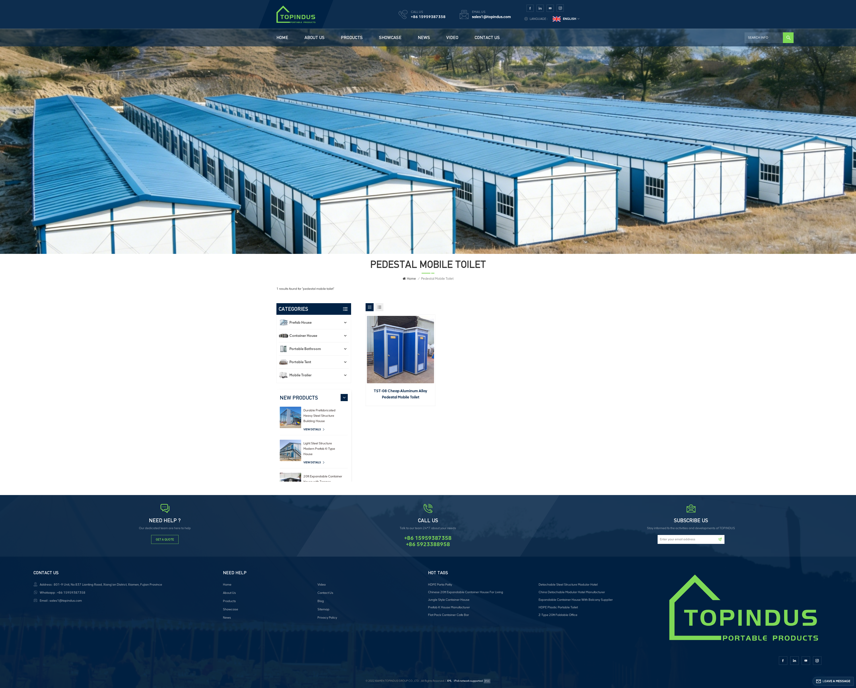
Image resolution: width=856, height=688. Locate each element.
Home (282, 37)
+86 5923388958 (428, 544)
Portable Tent (300, 362)
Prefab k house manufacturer (449, 607)
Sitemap (323, 609)
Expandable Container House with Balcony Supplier (576, 600)
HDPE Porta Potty (440, 584)
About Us (315, 37)
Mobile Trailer (300, 375)
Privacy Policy (327, 618)
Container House (303, 336)
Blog (320, 601)
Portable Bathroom (305, 349)
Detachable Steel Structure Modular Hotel (568, 584)
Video (452, 37)
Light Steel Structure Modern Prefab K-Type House (319, 448)
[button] (344, 397)
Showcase (390, 37)
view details (312, 429)
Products (352, 37)
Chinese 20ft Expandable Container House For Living (465, 592)
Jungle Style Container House (448, 600)
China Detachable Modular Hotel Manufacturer (572, 592)
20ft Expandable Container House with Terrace (322, 479)
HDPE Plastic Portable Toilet (558, 607)
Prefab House (300, 322)
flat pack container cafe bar (448, 615)
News (424, 37)
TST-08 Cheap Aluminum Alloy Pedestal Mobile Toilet (400, 394)
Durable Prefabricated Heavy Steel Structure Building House (319, 415)
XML (449, 680)
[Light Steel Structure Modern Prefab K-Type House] (290, 450)
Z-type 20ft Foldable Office (558, 615)
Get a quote (165, 539)
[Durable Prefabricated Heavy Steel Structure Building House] (290, 417)
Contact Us (487, 37)
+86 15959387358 (428, 17)
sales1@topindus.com (491, 17)
